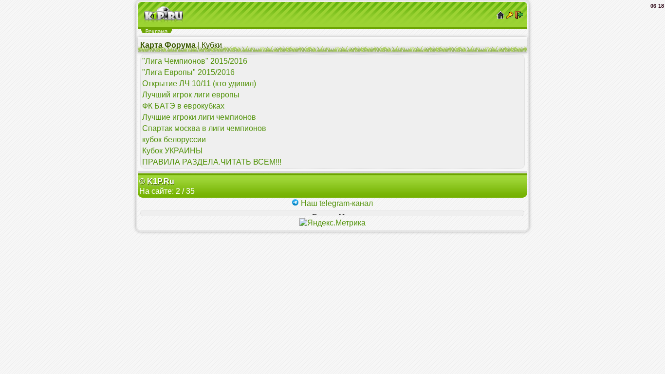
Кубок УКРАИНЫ (172, 151)
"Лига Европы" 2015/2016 (188, 72)
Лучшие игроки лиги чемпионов (199, 117)
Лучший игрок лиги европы (191, 95)
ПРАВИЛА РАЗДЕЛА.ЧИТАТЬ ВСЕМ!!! (211, 162)
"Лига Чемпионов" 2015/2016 (194, 61)
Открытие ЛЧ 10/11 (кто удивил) (199, 83)
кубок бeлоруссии (174, 139)
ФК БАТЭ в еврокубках (183, 106)
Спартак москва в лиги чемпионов (204, 128)
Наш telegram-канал (336, 203)
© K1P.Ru (156, 181)
